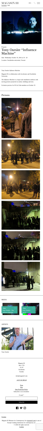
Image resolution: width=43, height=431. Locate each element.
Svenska (4, 417)
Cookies (21, 427)
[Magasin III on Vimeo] (21, 408)
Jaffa (9, 5)
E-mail (21, 395)
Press (21, 385)
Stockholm (4, 5)
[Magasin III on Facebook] (17, 408)
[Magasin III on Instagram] (25, 408)
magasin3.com (31, 420)
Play (21, 387)
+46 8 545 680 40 (21, 380)
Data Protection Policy (21, 389)
